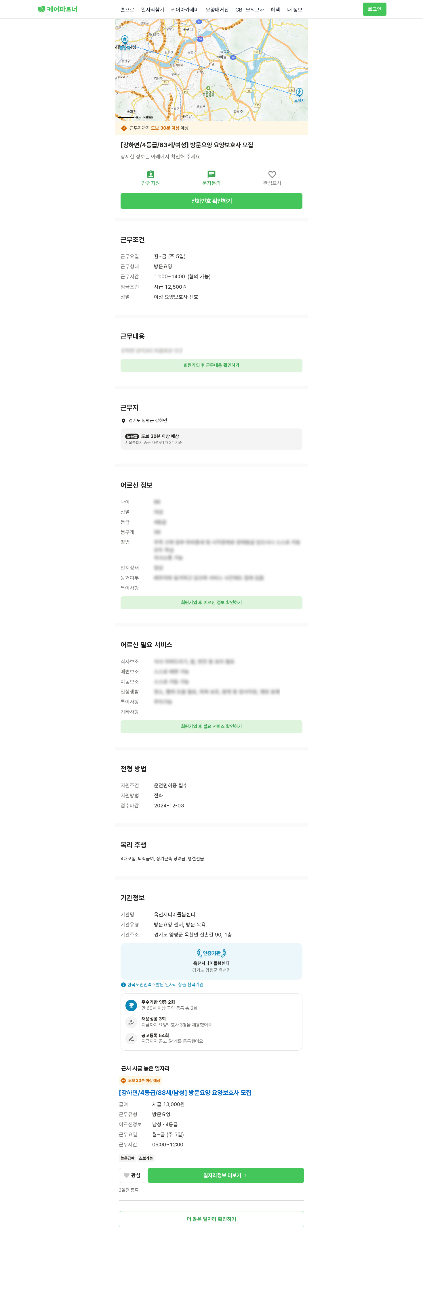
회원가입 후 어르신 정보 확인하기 (211, 602)
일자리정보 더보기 (222, 1175)
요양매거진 (217, 10)
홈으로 (127, 10)
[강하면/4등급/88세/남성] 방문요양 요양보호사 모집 (185, 1092)
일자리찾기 (152, 10)
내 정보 (294, 10)
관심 (135, 1175)
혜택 (275, 10)
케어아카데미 (185, 10)
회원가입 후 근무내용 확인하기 (211, 365)
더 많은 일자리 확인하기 (211, 1219)
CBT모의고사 (249, 10)
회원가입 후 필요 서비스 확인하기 (211, 726)
